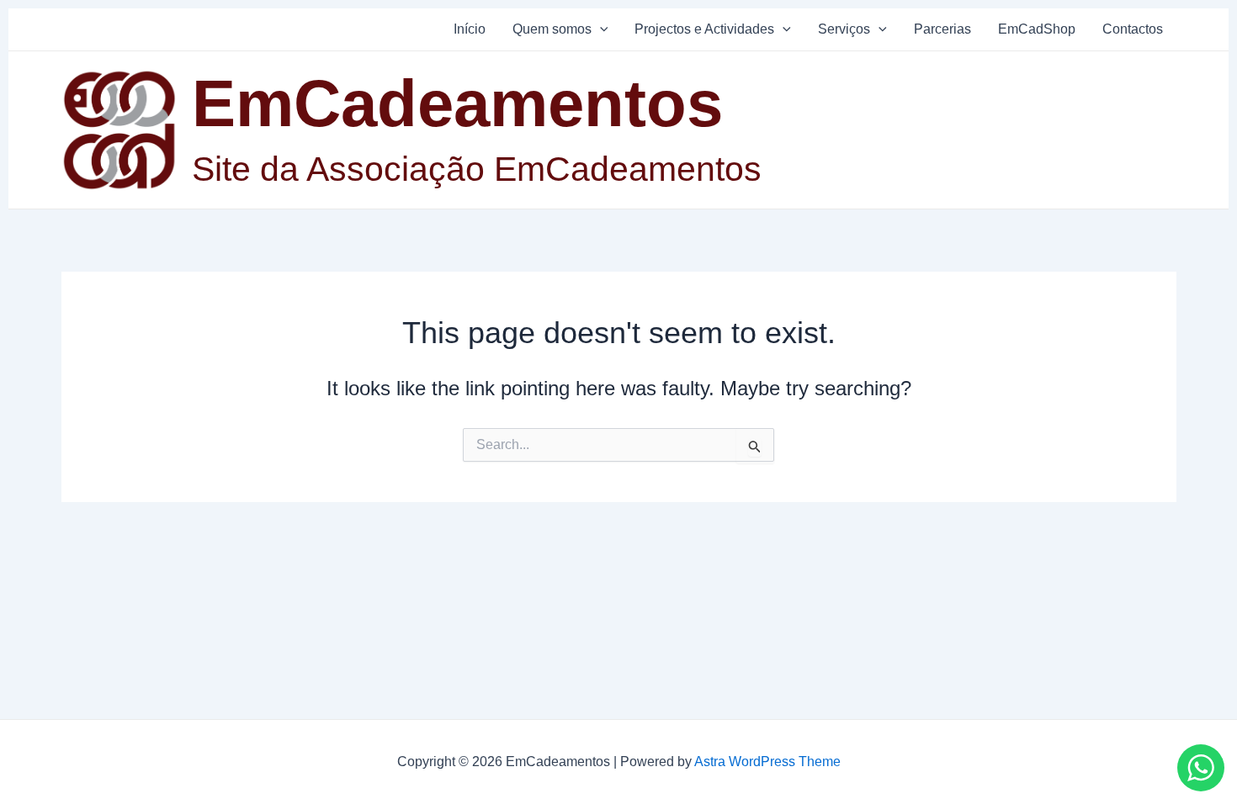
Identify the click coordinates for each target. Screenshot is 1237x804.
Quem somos (552, 29)
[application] (600, 29)
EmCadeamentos (457, 103)
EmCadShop (1036, 29)
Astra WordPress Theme (767, 761)
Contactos (1132, 29)
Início (470, 29)
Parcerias (942, 29)
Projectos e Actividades (704, 29)
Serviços (844, 29)
